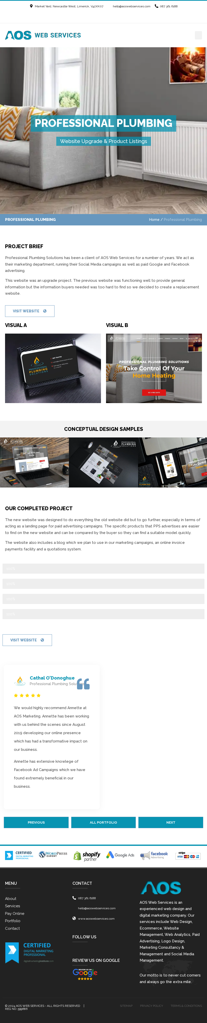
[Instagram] (118, 16)
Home (154, 220)
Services (12, 906)
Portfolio (12, 921)
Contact (12, 928)
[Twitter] (99, 16)
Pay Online (14, 913)
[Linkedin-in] (108, 16)
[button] (198, 35)
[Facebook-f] (90, 16)
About (10, 898)
